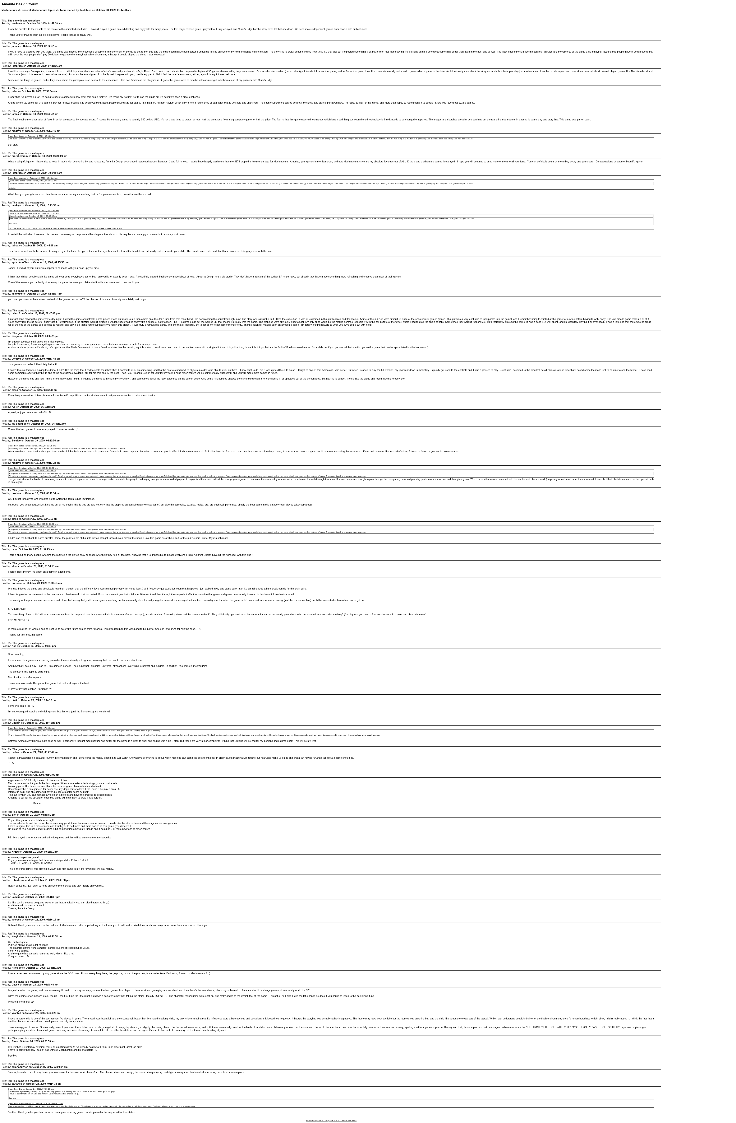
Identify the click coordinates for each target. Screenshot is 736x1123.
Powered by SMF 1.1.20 (317, 1120)
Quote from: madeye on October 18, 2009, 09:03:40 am (33, 178)
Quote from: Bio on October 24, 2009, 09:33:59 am (31, 1089)
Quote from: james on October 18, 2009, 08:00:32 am (32, 136)
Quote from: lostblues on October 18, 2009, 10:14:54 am (33, 211)
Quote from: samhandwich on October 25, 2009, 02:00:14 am (35, 1103)
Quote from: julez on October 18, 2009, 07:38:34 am (31, 728)
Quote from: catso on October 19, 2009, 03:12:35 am (32, 446)
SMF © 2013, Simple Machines (342, 1120)
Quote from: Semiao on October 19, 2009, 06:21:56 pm (33, 468)
